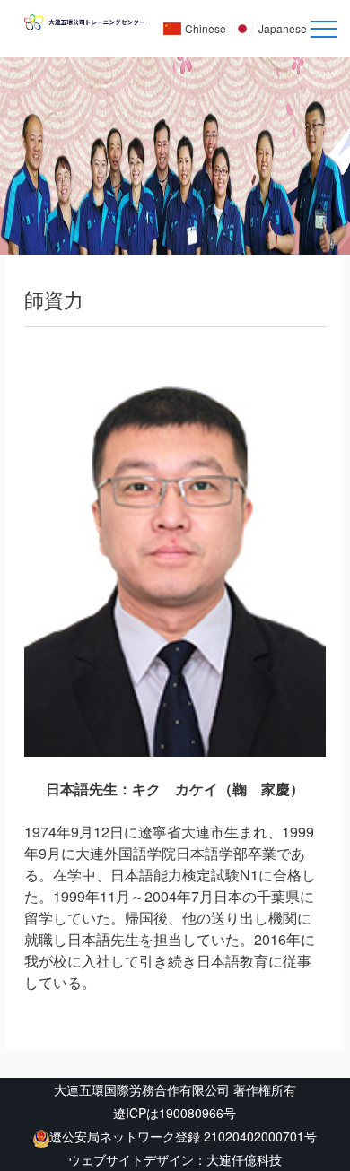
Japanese (282, 28)
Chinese (205, 28)
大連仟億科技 (244, 1159)
